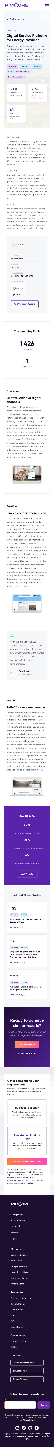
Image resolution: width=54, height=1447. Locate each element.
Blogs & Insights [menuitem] (17, 1304)
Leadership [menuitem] (15, 1226)
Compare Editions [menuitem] (19, 1255)
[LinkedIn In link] (36, 1428)
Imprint (47, 1434)
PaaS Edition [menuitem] (16, 1260)
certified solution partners (18, 1177)
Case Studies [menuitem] (16, 1327)
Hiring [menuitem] (15, 1239)
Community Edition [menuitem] (19, 1278)
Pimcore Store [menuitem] (17, 1284)
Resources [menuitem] (16, 1292)
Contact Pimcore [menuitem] (20, 1379)
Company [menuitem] (16, 1214)
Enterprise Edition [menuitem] (18, 1266)
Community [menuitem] (17, 1335)
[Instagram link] (30, 1428)
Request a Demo (27, 1044)
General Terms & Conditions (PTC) (33, 1436)
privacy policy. (27, 1183)
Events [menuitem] (13, 1315)
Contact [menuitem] (15, 1355)
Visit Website (27, 874)
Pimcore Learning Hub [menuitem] (20, 1298)
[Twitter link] (24, 1428)
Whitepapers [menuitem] (16, 1309)
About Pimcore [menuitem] (17, 1220)
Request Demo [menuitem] (19, 1371)
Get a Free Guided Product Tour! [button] (27, 1161)
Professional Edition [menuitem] (19, 1272)
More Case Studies (27, 1053)
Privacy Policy (28, 1420)
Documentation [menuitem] (18, 1341)
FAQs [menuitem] (12, 1321)
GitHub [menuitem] (13, 1347)
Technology (15, 267)
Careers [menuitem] (14, 1232)
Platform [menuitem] (15, 1249)
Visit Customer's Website (24, 304)
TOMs (27, 1439)
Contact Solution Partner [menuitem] (23, 1362)
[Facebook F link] (17, 1428)
